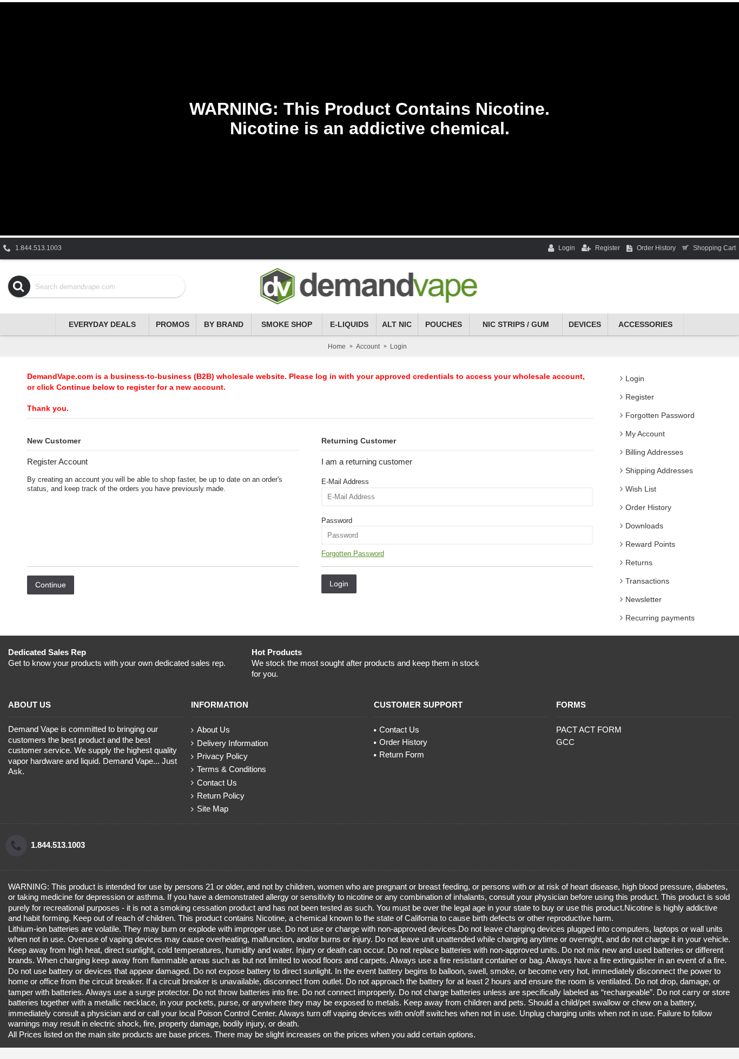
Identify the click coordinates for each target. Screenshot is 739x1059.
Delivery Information (232, 743)
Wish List (640, 489)
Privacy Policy (222, 756)
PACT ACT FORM (589, 729)
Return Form (401, 754)
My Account (645, 433)
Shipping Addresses (659, 470)
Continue (50, 584)
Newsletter (643, 599)
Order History (648, 507)
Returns (638, 562)
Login (634, 378)
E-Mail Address (345, 482)
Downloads (644, 525)
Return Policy (221, 795)
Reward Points (650, 544)
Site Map (212, 808)
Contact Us (217, 782)
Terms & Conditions (231, 769)
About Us (213, 729)
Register (639, 397)
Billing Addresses (654, 452)
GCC (565, 742)
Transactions (647, 581)
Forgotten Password (660, 415)
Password (336, 521)
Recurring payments (660, 617)
